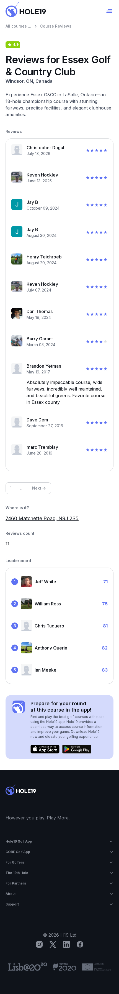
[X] (53, 944)
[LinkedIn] (66, 944)
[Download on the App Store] (45, 749)
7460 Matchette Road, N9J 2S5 (42, 518)
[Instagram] (39, 944)
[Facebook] (80, 944)
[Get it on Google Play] (76, 749)
